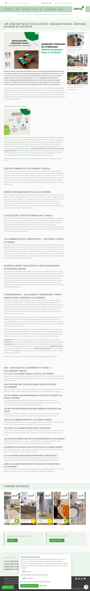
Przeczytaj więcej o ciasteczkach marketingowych (35, 581)
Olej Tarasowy (22, 142)
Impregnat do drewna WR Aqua (46, 146)
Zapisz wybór (43, 585)
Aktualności (29, 14)
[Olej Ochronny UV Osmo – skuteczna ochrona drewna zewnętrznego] (77, 40)
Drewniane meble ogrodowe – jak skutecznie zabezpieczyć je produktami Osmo (76, 87)
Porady (35, 9)
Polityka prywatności (8, 585)
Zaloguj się (68, 3)
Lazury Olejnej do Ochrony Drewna (19, 148)
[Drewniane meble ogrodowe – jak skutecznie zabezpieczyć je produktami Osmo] (77, 78)
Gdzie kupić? (26, 9)
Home (18, 14)
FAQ (41, 9)
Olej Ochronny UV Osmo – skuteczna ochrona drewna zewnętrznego (74, 49)
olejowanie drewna (45, 356)
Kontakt (59, 3)
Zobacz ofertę (56, 540)
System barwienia (50, 9)
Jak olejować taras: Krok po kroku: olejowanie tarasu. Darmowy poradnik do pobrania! (53, 14)
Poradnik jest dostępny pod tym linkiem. (15, 106)
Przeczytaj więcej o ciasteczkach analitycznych (34, 575)
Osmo (17, 9)
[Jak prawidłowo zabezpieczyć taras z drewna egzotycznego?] (77, 60)
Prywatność (8, 587)
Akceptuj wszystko (29, 586)
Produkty (8, 9)
